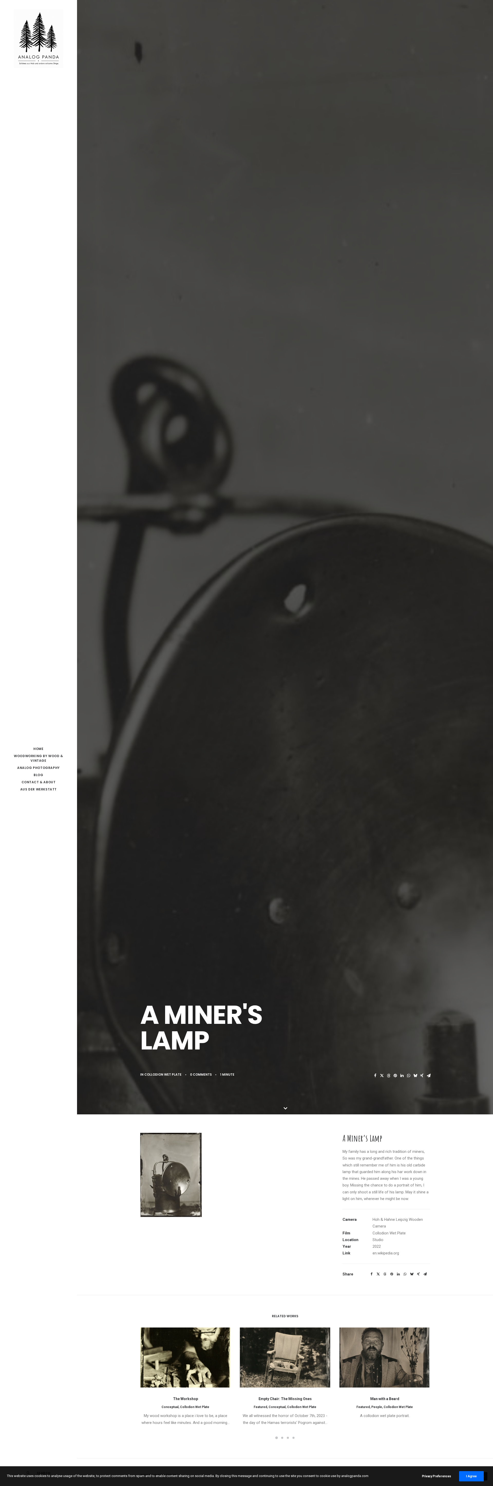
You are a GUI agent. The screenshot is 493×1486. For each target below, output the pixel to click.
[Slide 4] (293, 1438)
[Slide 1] (276, 1438)
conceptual (170, 1407)
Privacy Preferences (436, 1476)
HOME (38, 749)
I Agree (471, 1476)
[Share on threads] (388, 1076)
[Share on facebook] (375, 1076)
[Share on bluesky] (415, 1076)
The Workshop (185, 1399)
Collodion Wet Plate (163, 1074)
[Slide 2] (282, 1438)
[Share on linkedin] (402, 1076)
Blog (38, 775)
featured (260, 1407)
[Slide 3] (288, 1438)
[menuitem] (38, 748)
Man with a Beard (384, 1399)
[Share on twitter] (382, 1076)
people (376, 1407)
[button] (185, 1358)
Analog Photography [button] (38, 768)
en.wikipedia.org (386, 1253)
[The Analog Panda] (38, 39)
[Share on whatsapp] (408, 1076)
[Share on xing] (422, 1076)
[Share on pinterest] (395, 1076)
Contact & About (39, 782)
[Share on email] (428, 1076)
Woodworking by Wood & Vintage (38, 758)
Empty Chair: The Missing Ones (285, 1399)
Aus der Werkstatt (38, 789)
